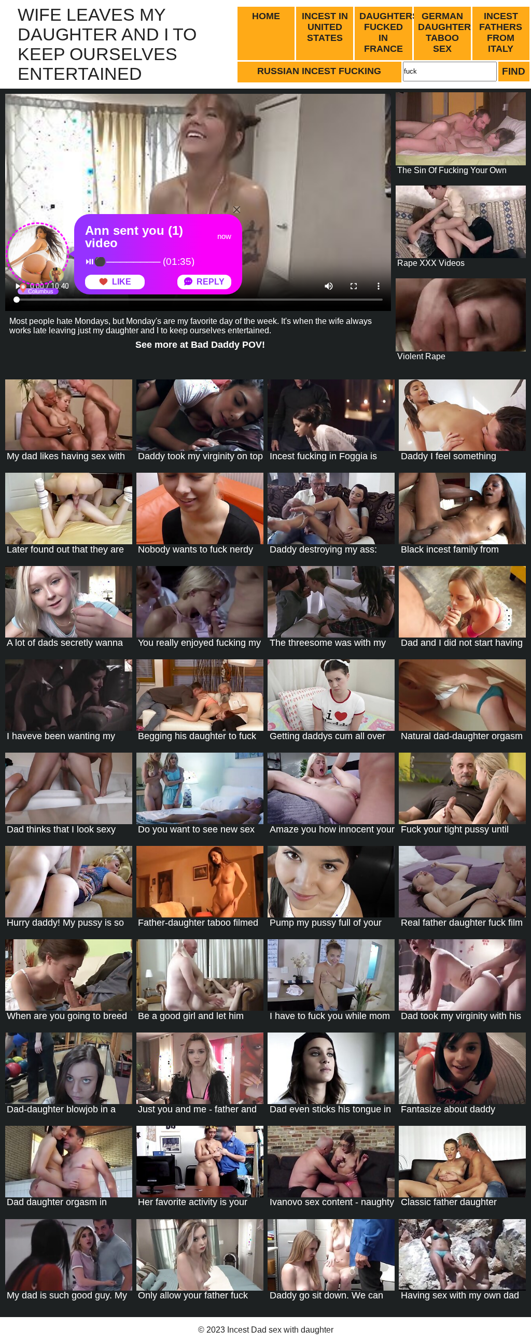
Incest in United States (325, 27)
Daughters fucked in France (386, 32)
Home (266, 16)
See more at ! (200, 345)
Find (513, 71)
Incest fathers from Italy (500, 32)
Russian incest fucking (319, 71)
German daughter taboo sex (444, 32)
